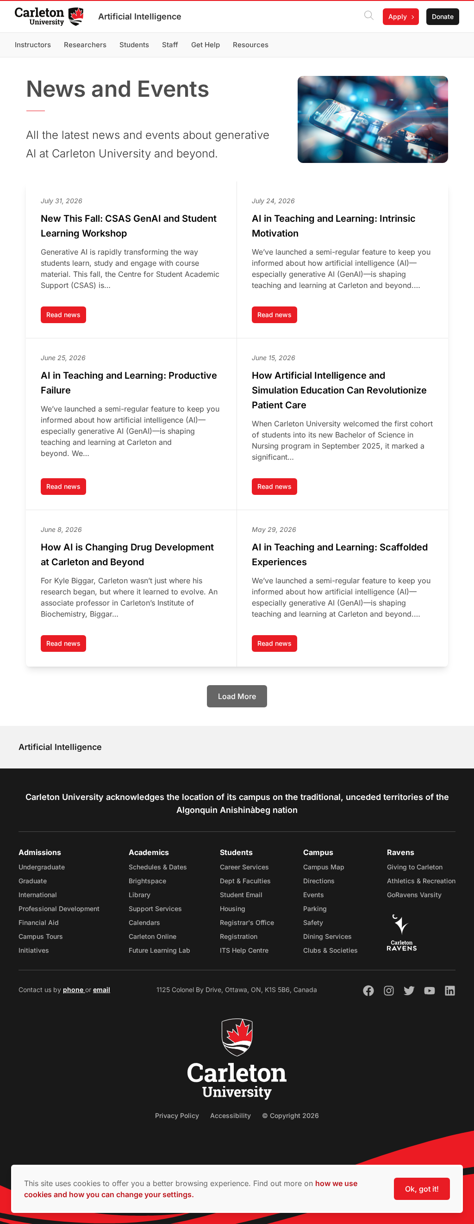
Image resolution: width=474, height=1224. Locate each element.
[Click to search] (369, 16)
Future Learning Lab (159, 950)
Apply (397, 16)
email (101, 989)
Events (313, 895)
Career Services (244, 867)
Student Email (241, 895)
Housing (232, 908)
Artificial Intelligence (139, 16)
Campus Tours (41, 936)
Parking (315, 908)
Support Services (155, 908)
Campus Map (323, 867)
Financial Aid (39, 922)
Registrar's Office (247, 922)
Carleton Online (152, 936)
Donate (443, 16)
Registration (238, 936)
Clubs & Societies (330, 950)
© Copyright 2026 (290, 1115)
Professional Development (59, 908)
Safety (313, 922)
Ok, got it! (422, 1188)
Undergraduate (42, 867)
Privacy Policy (177, 1115)
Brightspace (147, 881)
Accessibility (230, 1115)
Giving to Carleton (415, 867)
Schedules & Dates (158, 867)
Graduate (33, 881)
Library (139, 895)
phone (74, 989)
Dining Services (327, 936)
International (38, 895)
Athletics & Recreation (421, 881)
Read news (66, 317)
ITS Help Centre (244, 950)
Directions (319, 881)
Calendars (144, 922)
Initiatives (34, 950)
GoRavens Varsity (414, 895)
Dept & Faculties (245, 881)
